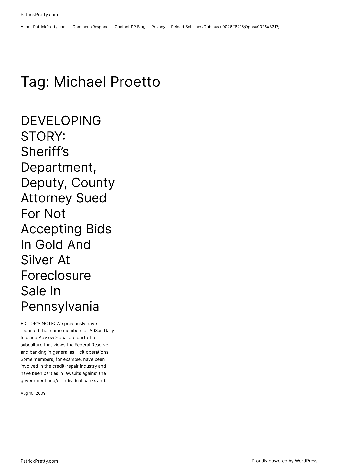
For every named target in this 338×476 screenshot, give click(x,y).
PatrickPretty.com (39, 14)
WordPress (306, 460)
